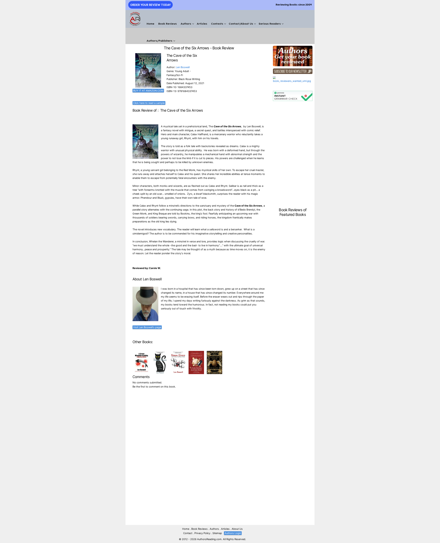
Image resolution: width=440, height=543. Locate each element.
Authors (186, 23)
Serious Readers (270, 23)
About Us (237, 528)
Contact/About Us (241, 23)
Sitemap (217, 533)
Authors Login (233, 533)
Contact (187, 533)
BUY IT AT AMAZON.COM (148, 90)
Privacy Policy (202, 533)
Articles (202, 23)
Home (150, 23)
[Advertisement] (292, 154)
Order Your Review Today (150, 5)
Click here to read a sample (149, 102)
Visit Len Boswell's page (147, 327)
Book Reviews (167, 23)
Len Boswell (183, 67)
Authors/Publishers (159, 40)
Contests (217, 23)
